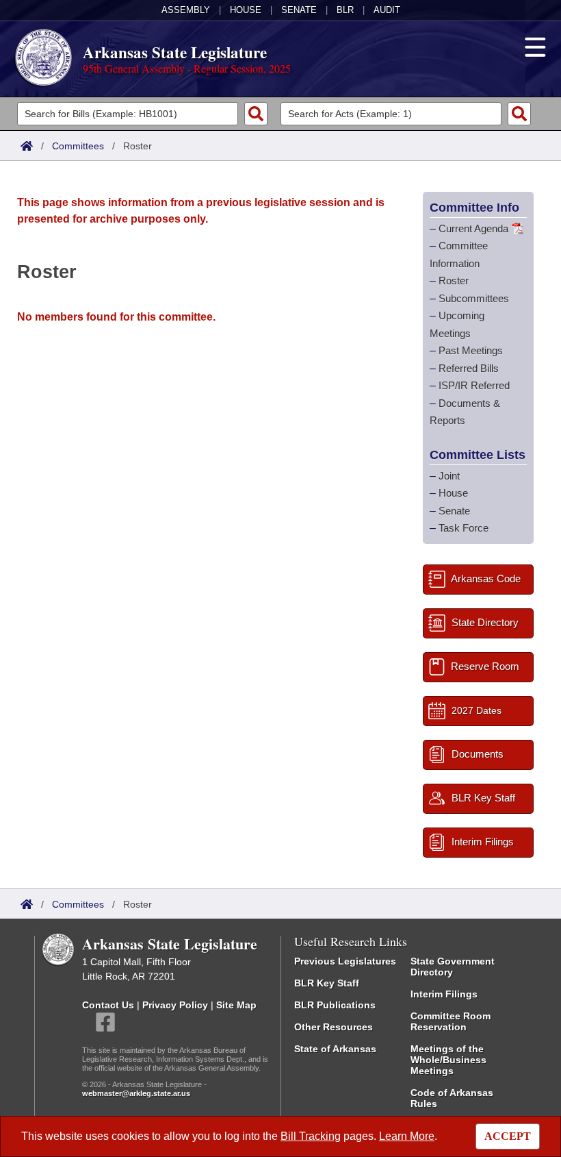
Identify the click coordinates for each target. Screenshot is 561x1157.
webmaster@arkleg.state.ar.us (136, 1093)
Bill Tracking (310, 1136)
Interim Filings (444, 993)
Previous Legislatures (345, 961)
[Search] (256, 113)
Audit (387, 10)
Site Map (236, 1004)
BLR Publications (335, 1004)
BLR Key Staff (326, 983)
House (245, 10)
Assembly (185, 10)
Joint (449, 476)
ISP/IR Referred (474, 385)
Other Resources (333, 1026)
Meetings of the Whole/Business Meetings (448, 1059)
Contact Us (108, 1004)
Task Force (463, 528)
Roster (454, 280)
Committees (78, 145)
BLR (345, 10)
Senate (299, 10)
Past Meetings (471, 350)
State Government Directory (452, 967)
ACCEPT (507, 1136)
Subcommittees (474, 298)
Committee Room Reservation (450, 1021)
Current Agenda (473, 228)
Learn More (406, 1136)
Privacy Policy (175, 1004)
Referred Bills (469, 368)
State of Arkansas (335, 1048)
